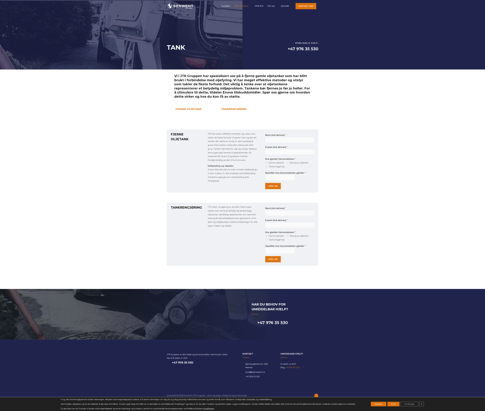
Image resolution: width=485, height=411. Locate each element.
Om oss (271, 6)
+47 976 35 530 (292, 367)
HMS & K (259, 6)
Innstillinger (409, 404)
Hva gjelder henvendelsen (280, 159)
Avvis (393, 404)
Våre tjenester (241, 6)
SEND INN (273, 186)
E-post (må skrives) (276, 147)
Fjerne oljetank (276, 163)
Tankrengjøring (276, 166)
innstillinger (208, 408)
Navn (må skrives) (275, 135)
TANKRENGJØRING (234, 109)
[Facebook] (316, 396)
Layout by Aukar (239, 395)
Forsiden (225, 6)
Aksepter (379, 404)
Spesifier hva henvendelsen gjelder (285, 173)
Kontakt (285, 6)
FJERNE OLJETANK (188, 109)
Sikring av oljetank (299, 163)
